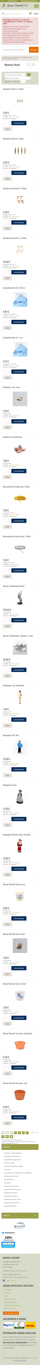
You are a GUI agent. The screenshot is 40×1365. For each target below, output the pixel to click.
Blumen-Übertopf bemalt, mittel (14, 983)
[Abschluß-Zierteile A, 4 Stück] (20, 100)
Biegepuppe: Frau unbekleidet (13, 685)
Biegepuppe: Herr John (11, 735)
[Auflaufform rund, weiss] (20, 399)
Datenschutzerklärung (11, 1305)
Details (7, 129)
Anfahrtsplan (22, 1271)
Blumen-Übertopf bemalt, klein (14, 934)
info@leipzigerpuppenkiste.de (28, 1)
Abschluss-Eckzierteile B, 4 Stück (14, 188)
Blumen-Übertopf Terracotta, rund (15, 1083)
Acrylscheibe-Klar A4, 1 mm (13, 337)
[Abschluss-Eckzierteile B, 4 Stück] (20, 200)
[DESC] (28, 74)
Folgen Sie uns (10, 1281)
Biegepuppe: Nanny (10, 784)
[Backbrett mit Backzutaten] (20, 448)
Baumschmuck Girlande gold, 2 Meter (16, 486)
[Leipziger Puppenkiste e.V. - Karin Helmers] (15, 5)
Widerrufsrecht (9, 1299)
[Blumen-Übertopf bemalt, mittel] (20, 995)
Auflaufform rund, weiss (11, 387)
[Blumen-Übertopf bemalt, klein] (20, 945)
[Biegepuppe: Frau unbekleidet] (20, 697)
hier (16, 1143)
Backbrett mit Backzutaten (12, 436)
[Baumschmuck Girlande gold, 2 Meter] (20, 498)
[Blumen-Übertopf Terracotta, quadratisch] (20, 1045)
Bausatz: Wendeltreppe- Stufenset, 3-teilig (18, 635)
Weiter (7, 1136)
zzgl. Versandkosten (14, 117)
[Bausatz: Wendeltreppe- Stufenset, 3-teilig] (20, 647)
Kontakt (7, 1293)
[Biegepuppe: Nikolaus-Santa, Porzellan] (20, 846)
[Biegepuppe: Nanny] (20, 796)
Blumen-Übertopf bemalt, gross (14, 884)
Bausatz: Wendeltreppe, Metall (13, 586)
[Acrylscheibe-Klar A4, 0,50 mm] (20, 299)
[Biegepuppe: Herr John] (20, 747)
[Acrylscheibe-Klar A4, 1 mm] (20, 349)
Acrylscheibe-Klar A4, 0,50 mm (14, 287)
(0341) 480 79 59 (12, 1)
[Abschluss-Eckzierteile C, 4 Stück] (20, 249)
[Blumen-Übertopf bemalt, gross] (20, 896)
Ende (11, 1136)
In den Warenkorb (19, 123)
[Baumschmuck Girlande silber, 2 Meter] (20, 548)
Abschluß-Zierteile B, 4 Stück (13, 138)
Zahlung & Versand (10, 1302)
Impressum (8, 1290)
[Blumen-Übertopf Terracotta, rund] (20, 1095)
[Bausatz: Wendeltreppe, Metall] (20, 597)
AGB (5, 1296)
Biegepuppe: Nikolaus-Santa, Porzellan (16, 834)
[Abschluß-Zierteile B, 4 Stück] (20, 150)
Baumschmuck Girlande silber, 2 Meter (16, 536)
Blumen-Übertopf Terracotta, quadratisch (17, 1033)
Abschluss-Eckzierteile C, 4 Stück (14, 238)
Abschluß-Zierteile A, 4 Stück (13, 89)
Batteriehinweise (10, 1308)
